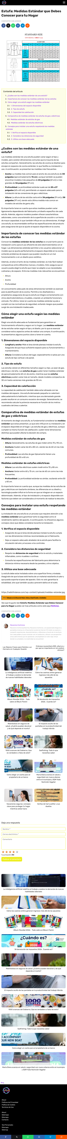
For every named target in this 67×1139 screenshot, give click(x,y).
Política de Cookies (8, 1105)
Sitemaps (5, 1117)
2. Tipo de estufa (18, 109)
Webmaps (5, 1115)
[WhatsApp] (13, 25)
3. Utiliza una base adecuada (22, 139)
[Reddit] (27, 25)
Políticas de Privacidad (10, 1102)
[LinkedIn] (18, 25)
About (4, 1100)
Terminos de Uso (8, 1107)
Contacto (5, 1120)
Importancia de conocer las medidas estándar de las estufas (32, 99)
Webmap (5, 1130)
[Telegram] (23, 25)
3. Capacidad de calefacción (22, 112)
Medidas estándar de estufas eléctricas (27, 123)
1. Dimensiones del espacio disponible (26, 106)
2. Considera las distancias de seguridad (27, 136)
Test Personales (7, 1125)
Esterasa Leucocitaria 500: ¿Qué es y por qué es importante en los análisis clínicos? (50, 648)
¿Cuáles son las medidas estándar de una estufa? (27, 96)
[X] (8, 25)
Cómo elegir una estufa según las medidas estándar (29, 102)
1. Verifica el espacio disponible (23, 133)
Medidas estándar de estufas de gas (25, 119)
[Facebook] (3, 25)
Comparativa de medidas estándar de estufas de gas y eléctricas (34, 116)
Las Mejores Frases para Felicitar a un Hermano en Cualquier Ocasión (17, 648)
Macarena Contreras (17, 625)
